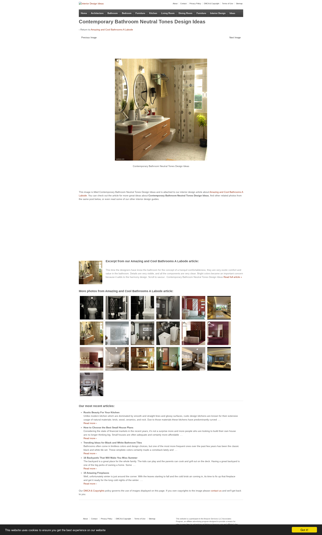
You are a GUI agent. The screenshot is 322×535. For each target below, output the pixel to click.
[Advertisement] (158, 50)
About (175, 4)
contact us (216, 490)
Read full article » (233, 277)
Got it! (304, 530)
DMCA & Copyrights (94, 490)
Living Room (168, 13)
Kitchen (153, 13)
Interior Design (218, 13)
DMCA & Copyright (211, 4)
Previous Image (89, 37)
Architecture (97, 13)
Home (84, 13)
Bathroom (113, 13)
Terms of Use (227, 4)
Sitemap (239, 4)
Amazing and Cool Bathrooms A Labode (112, 29)
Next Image (235, 37)
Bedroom (126, 13)
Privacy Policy (195, 4)
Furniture (140, 13)
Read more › (90, 423)
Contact (183, 4)
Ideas (232, 13)
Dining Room (185, 13)
